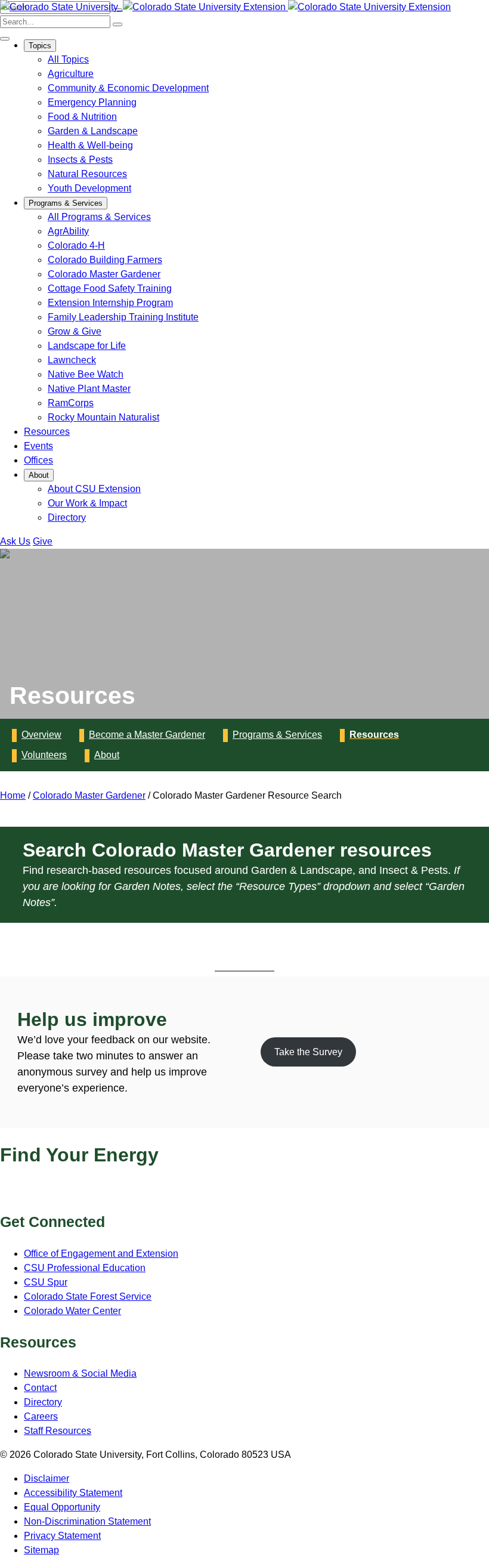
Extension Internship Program (110, 303)
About (39, 475)
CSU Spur (45, 1282)
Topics (40, 45)
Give (42, 541)
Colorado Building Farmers (105, 260)
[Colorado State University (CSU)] (60, 7)
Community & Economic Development (128, 88)
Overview (41, 735)
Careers (41, 1416)
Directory (67, 517)
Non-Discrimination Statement (87, 1521)
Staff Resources (57, 1431)
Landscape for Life (87, 346)
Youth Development (89, 188)
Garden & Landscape (93, 131)
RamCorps (71, 403)
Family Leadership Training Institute (123, 317)
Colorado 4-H (76, 245)
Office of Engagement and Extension (101, 1253)
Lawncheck (72, 360)
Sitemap (41, 1550)
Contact (40, 1388)
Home (13, 795)
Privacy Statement (62, 1536)
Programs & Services (66, 203)
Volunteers (44, 755)
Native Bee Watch (85, 374)
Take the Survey (308, 1052)
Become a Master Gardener (147, 735)
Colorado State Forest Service (87, 1296)
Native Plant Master (89, 389)
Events (38, 446)
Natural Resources (87, 174)
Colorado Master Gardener (104, 274)
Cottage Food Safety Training (110, 288)
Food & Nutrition (82, 117)
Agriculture (71, 74)
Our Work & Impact (87, 503)
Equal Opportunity (62, 1507)
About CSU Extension (94, 489)
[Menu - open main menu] (5, 39)
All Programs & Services (99, 217)
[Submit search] (117, 24)
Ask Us (15, 541)
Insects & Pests (80, 159)
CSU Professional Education (85, 1268)
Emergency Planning (92, 102)
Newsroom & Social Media (80, 1373)
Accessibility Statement (73, 1493)
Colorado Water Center (72, 1311)
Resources (47, 431)
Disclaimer (46, 1478)
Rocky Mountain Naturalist (103, 417)
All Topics (68, 59)
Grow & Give (74, 331)
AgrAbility (68, 231)
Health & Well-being (90, 145)
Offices (38, 460)
